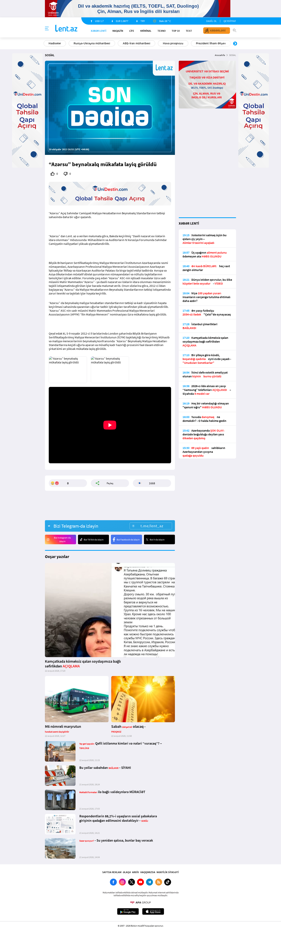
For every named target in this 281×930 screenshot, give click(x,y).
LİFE (131, 30)
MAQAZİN (117, 30)
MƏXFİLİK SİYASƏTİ (168, 872)
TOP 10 (176, 30)
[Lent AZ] (66, 28)
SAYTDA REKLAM (111, 872)
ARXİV (135, 872)
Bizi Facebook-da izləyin (128, 539)
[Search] (234, 30)
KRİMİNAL (145, 30)
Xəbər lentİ (98, 30)
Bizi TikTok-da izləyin (94, 539)
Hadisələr (55, 43)
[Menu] (47, 29)
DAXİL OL (211, 21)
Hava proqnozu (173, 43)
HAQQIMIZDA (147, 872)
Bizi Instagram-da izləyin (62, 539)
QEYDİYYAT (229, 21)
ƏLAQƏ (127, 872)
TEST (189, 30)
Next (235, 43)
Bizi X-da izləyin (157, 539)
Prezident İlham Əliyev (211, 43)
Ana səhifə (220, 55)
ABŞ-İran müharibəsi (136, 43)
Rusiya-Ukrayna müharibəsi (92, 43)
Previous (46, 43)
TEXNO (162, 30)
